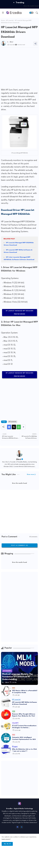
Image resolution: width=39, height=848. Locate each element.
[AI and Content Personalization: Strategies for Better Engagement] (6, 726)
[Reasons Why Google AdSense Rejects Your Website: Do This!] (6, 714)
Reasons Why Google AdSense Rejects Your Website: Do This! (23, 715)
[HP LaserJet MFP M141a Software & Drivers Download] (6, 703)
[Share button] (23, 427)
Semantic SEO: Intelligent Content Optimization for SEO (24, 738)
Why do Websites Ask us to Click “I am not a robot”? (24, 750)
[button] (31, 13)
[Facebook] (9, 427)
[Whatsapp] (19, 427)
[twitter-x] (21, 827)
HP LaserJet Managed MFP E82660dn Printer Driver (19, 312)
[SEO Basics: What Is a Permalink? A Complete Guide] (6, 691)
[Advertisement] (19, 67)
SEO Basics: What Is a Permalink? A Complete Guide (24, 691)
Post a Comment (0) (19, 545)
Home (3, 20)
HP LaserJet (10, 20)
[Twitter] (14, 427)
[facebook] (17, 827)
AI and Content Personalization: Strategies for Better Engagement (24, 727)
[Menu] (3, 13)
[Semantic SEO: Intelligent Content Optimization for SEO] (6, 738)
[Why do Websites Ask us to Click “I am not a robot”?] (6, 750)
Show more (30, 474)
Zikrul (18, 459)
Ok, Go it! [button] (7, 844)
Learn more (5, 839)
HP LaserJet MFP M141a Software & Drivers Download (24, 703)
